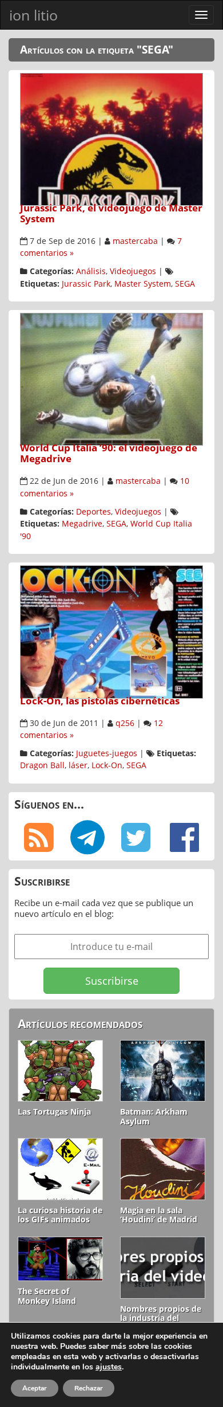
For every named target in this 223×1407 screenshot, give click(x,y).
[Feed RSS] (38, 838)
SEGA (185, 284)
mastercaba (135, 241)
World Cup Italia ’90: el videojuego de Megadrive (108, 453)
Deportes (93, 512)
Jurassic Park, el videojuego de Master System (111, 213)
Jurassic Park (86, 284)
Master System (142, 284)
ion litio (33, 15)
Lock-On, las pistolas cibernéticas (100, 700)
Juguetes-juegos (106, 753)
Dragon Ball (42, 765)
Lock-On (106, 765)
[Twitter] (136, 838)
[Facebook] (184, 838)
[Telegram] (87, 838)
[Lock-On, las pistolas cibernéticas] (111, 631)
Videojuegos (133, 271)
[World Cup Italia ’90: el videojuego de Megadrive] (111, 378)
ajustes (108, 1367)
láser (78, 765)
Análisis (91, 271)
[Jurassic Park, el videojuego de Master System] (111, 138)
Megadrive (82, 524)
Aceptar (34, 1388)
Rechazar (88, 1388)
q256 (125, 723)
